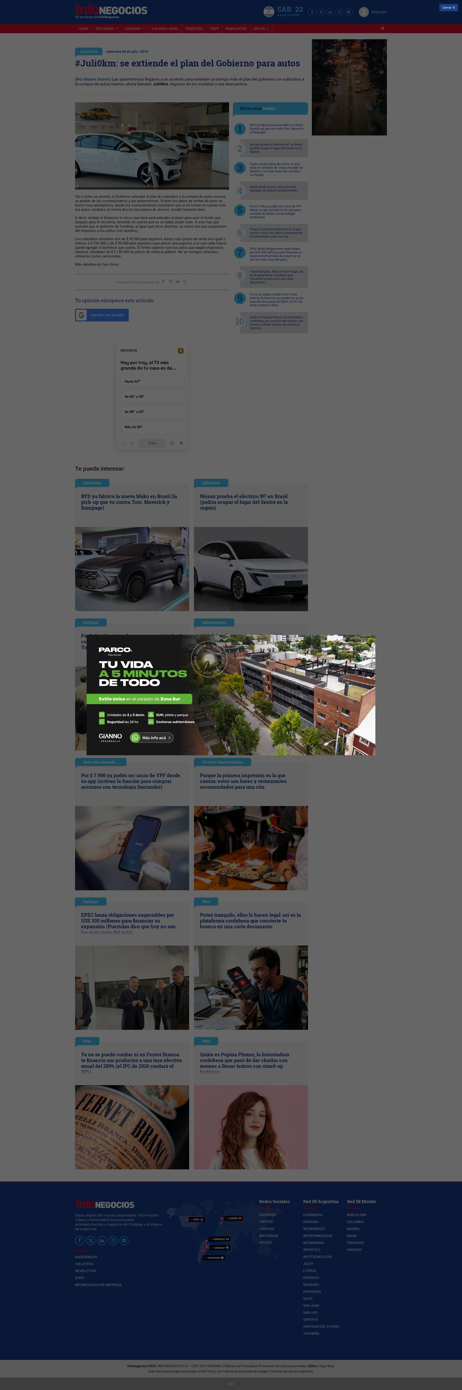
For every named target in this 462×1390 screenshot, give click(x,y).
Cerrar (447, 8)
